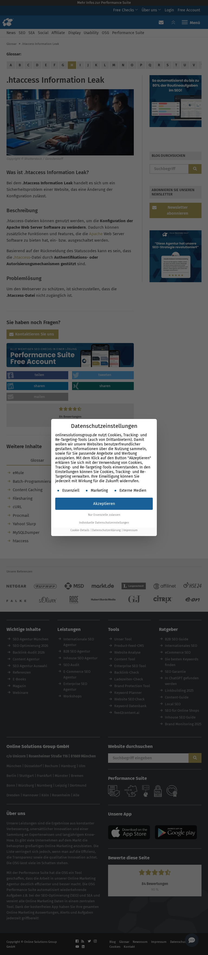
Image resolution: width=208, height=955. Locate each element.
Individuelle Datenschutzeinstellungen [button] (104, 522)
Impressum (130, 530)
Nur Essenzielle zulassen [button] (104, 515)
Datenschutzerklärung (106, 530)
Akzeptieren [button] (104, 503)
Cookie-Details (79, 530)
